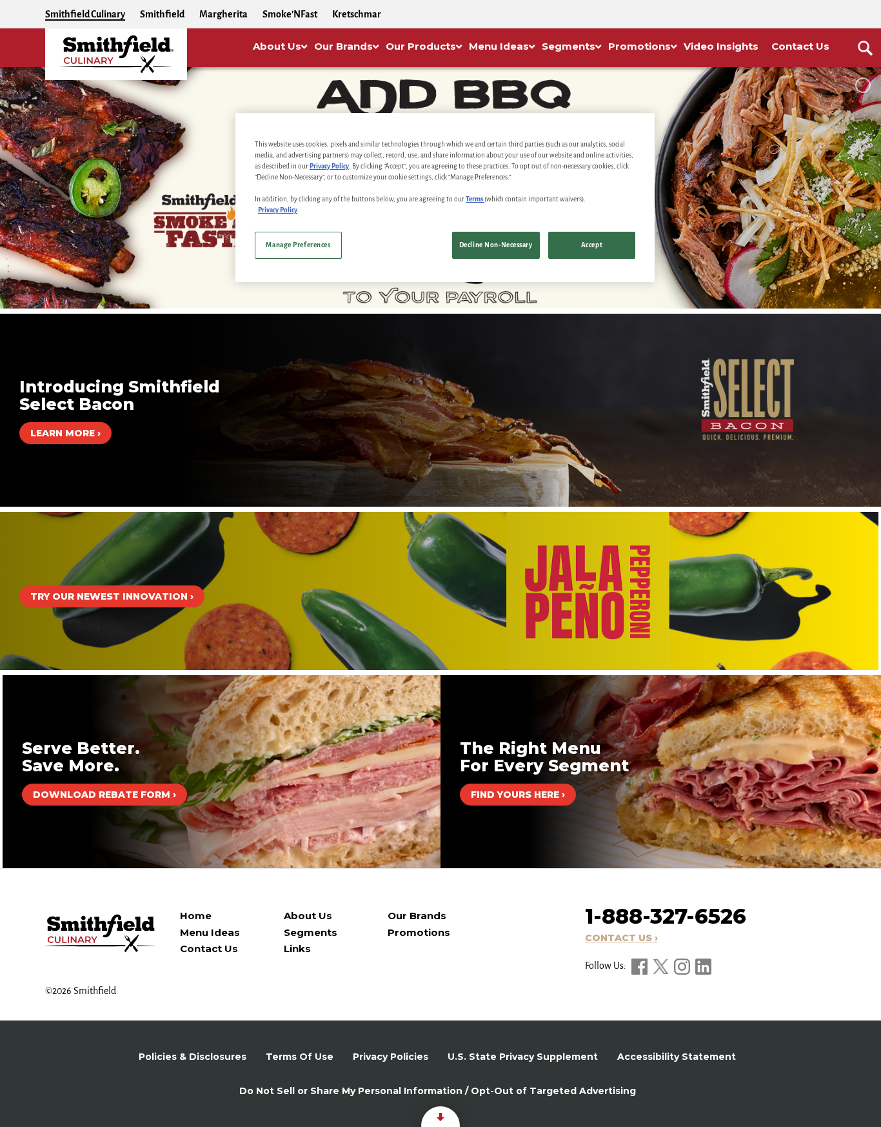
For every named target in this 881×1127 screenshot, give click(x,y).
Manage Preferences (298, 245)
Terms (475, 199)
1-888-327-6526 (665, 916)
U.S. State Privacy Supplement (523, 1056)
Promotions (419, 932)
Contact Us (209, 948)
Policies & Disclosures (192, 1056)
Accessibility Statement (676, 1056)
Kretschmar (356, 14)
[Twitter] (662, 965)
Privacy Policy (329, 166)
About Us (308, 915)
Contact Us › (621, 938)
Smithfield (162, 14)
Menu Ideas (210, 932)
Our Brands (417, 915)
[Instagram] (683, 965)
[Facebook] (640, 965)
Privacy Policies (390, 1056)
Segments (310, 932)
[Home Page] (116, 54)
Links (297, 948)
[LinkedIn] (703, 965)
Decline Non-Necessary (496, 245)
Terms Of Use (299, 1056)
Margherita (223, 14)
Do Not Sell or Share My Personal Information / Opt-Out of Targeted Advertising (437, 1091)
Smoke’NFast (289, 14)
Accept (591, 245)
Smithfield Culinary (85, 14)
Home (196, 915)
